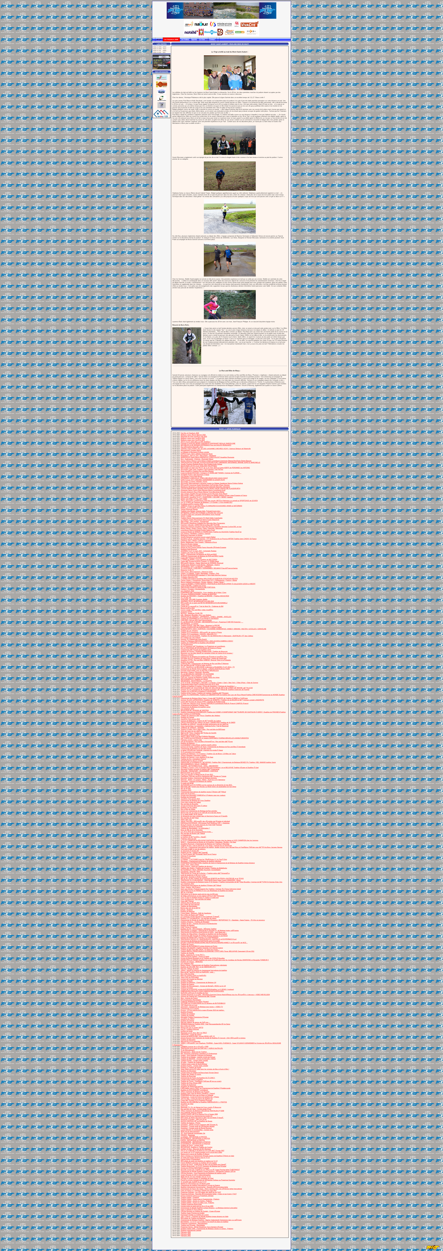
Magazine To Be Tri (187, 570)
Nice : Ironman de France (189, 998)
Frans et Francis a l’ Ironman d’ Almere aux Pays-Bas (199, 1190)
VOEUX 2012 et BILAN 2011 (190, 903)
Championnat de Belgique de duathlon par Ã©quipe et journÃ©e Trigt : (204, 657)
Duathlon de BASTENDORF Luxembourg (194, 1090)
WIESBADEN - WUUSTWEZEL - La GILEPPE (196, 681)
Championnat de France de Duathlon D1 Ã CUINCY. (198, 1078)
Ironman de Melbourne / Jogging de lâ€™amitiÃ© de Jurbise (201, 721)
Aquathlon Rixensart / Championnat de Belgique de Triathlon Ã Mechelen (205, 844)
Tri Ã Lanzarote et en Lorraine (191, 752)
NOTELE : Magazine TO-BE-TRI (191, 613)
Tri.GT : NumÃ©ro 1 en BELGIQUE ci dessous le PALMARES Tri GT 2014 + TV (208, 667)
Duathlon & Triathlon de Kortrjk (191, 1067)
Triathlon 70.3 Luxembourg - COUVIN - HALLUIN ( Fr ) (199, 634)
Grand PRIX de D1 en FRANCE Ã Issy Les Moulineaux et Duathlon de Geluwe (207, 891)
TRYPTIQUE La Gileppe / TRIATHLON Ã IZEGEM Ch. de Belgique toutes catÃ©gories (210, 930)
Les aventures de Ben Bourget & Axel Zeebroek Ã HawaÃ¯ (200, 917)
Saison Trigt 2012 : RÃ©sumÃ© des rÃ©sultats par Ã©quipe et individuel (205, 821)
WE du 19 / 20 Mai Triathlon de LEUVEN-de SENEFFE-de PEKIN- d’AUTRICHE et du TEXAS (212, 878)
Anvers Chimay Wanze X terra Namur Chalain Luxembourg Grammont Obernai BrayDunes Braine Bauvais (216, 461)
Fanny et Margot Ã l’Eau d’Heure (191, 1209)
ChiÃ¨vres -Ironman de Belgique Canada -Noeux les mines (200, 677)
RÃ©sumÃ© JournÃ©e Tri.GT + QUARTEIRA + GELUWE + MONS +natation (207, 497)
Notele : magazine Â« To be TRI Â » (193, 955)
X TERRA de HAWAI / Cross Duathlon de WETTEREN (199, 559)
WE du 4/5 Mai (186, 788)
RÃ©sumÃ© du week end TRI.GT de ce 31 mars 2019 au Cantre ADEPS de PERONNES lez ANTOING (215, 468)
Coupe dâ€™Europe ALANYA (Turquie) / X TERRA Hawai (200, 561)
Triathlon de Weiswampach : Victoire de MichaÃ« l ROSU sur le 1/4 (203, 986)
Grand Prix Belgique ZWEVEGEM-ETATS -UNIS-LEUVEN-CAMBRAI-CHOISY (207, 641)
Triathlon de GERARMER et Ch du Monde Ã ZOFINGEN (199, 618)
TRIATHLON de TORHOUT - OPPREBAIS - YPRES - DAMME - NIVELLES (206, 617)
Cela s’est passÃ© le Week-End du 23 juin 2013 (197, 774)
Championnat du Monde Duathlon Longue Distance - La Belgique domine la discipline (209, 1208)
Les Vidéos (185, 39)
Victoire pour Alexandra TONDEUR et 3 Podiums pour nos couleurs (203, 795)
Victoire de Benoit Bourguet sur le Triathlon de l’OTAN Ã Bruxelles (203, 958)
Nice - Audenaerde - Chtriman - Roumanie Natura (197, 459)
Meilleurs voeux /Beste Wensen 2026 (193, 435)
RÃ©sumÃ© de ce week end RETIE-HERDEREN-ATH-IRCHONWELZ (204, 603)
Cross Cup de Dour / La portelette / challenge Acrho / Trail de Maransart (205, 726)
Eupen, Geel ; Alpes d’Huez (190, 865)
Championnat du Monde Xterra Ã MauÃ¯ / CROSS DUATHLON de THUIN (205, 669)
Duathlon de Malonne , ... (189, 743)
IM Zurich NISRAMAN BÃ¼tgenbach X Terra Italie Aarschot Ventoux (204, 575)
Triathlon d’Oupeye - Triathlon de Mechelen (195, 922)
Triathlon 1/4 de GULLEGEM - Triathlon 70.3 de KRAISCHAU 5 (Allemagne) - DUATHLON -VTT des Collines (217, 636)
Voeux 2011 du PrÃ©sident (190, 977)
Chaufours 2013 (186, 790)
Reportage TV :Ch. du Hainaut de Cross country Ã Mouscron (201, 1107)
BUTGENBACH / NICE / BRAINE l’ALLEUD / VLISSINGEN (200, 870)
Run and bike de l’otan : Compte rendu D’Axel (196, 1109)
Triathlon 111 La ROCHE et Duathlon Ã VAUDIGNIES (198, 691)
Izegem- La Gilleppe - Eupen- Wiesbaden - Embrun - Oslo (200, 573)
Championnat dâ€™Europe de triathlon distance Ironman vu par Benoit (204, 936)
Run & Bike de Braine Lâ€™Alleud (192, 915)
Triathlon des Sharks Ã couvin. (191, 1074)
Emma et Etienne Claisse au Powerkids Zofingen (197, 1196)
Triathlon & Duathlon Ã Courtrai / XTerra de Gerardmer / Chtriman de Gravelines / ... (209, 686)
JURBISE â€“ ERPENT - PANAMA (192, 728)
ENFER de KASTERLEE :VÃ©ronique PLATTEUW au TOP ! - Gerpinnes (205, 823)
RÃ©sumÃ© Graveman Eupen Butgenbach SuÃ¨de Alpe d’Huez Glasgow (205, 485)
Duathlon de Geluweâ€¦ (188, 797)
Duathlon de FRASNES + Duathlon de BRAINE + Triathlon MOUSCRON (205, 596)
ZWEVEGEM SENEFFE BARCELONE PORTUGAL (198, 587)
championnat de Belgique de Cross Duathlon (195, 800)
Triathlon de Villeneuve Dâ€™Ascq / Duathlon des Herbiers (200, 715)
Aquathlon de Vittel (187, 1104)
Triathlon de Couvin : (187, 944)
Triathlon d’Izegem (187, 988)
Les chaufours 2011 (187, 963)
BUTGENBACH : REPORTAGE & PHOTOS (195, 1138)
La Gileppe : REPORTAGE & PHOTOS (194, 1137)
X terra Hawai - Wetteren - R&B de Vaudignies (196, 913)
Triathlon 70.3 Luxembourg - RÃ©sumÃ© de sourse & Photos (201, 632)
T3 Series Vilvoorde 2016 (189, 577)
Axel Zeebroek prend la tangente (191, 1112)
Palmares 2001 (186, 1235)
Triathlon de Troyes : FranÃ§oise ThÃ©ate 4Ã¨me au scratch (201, 1081)
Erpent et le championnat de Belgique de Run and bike (199, 811)
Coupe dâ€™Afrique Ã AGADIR (191, 558)
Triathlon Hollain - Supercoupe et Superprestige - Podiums (200, 1199)
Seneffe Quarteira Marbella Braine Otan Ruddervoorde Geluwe (201, 464)
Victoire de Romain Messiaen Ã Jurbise (194, 806)
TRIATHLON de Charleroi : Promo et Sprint (195, 956)
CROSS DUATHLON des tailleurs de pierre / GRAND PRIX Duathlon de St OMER (208, 722)
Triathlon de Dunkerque (188, 1085)
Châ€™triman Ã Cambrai (189, 927)
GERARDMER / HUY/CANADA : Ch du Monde (196, 676)
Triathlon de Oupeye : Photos (190, 1123)
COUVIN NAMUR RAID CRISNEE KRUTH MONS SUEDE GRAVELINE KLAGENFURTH (210, 488)
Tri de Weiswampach (188, 1050)
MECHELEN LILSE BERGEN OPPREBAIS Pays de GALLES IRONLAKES (206, 445)
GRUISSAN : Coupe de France (191, 1034)
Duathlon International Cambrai (191, 1230)
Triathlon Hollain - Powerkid (190, 1197)
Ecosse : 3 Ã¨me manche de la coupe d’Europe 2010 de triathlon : (203, 1010)
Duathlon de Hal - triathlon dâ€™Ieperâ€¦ (194, 852)
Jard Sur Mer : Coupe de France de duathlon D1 (197, 1099)
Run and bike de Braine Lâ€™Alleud (193, 833)
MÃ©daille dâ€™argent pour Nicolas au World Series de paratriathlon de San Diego (208, 787)
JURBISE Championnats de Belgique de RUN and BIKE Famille (202, 556)
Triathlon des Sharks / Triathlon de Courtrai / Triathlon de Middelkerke (204, 868)
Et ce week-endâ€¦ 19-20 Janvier (191, 814)
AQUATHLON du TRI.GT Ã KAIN (192, 761)
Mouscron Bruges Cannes (189, 544)
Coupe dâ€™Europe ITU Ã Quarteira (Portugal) (196, 1100)
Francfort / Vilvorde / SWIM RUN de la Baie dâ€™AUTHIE (200, 525)
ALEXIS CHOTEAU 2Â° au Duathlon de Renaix (196, 1121)
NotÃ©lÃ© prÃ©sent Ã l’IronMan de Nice (194, 993)
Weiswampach (185, 858)
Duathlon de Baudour (188, 925)
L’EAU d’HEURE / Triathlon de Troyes (193, 585)
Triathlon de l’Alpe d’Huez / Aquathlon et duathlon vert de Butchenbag (204, 934)
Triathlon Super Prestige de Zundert (192, 1213)
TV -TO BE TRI (186, 598)
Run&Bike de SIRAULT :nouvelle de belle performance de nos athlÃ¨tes (204, 724)
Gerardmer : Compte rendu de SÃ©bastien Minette (197, 1126)
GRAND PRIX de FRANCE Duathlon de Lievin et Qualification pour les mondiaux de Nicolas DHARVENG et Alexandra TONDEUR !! (225, 960)
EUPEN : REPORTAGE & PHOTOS (193, 1140)
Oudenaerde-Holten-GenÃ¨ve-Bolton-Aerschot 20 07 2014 (200, 684)
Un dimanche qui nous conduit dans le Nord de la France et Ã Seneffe (204, 816)
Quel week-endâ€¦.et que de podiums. (193, 849)
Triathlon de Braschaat (188, 1076)
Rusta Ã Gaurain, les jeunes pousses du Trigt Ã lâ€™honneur (201, 825)
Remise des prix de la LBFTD (190, 908)
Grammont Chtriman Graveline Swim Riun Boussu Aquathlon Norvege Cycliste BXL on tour (211, 527)
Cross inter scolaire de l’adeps (191, 802)
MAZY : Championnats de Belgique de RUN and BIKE (199, 554)
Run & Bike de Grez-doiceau (190, 904)
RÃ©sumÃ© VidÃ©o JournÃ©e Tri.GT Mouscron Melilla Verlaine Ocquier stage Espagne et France (214, 495)
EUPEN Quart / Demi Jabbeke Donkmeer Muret (197, 454)
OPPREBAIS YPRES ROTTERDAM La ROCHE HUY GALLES (202, 513)
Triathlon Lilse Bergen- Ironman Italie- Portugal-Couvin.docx (200, 511)
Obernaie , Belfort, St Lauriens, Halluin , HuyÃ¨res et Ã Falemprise (203, 780)
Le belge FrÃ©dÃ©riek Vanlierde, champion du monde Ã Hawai (202, 750)
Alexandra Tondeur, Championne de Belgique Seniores (199, 778)
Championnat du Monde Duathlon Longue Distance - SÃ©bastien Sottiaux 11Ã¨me (208, 1171)
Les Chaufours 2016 (187, 591)
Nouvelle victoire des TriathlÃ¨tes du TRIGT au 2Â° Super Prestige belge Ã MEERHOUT (210, 1170)
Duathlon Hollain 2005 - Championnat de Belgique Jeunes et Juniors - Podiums (207, 1229)
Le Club (202, 39)
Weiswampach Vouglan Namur (191, 450)
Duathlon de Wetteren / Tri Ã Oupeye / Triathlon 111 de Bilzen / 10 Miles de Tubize (208, 754)
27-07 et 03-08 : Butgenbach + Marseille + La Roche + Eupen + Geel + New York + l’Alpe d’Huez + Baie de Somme (219, 683)
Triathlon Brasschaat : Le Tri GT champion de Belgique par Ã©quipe (203, 1166)
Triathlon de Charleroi (188, 1014)
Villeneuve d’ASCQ (187, 655)
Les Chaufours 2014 (187, 709)
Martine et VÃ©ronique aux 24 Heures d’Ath (195, 1183)
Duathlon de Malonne (187, 911)
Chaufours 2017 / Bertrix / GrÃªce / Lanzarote (196, 540)
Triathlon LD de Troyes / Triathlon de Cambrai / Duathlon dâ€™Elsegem (205, 693)
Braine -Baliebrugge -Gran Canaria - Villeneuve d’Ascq (199, 542)
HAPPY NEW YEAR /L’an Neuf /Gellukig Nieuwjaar (198, 736)
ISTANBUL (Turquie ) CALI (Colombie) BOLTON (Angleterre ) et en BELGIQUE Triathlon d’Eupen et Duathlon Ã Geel (220, 767)
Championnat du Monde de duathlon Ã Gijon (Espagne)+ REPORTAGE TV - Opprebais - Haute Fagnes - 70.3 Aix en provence (223, 920)
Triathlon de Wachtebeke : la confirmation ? (195, 828)
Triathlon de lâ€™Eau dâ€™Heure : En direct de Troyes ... (200, 949)
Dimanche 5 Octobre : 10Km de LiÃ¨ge (194, 1119)
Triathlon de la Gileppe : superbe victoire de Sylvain (198, 1057)
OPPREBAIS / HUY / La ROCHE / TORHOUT (196, 566)
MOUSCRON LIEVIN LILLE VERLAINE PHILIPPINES (199, 466)
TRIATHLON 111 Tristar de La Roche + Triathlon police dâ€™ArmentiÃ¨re (205, 873)
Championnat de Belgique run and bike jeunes (196, 748)
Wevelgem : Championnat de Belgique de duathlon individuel (201, 861)
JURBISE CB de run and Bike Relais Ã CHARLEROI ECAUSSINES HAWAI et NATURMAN (211, 506)
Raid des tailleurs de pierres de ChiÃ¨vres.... (195, 1022)
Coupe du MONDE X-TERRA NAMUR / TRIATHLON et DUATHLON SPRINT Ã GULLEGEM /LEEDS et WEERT (218, 584)
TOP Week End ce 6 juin (189, 1005)
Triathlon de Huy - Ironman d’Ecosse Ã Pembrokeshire (199, 923)
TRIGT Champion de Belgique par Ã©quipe (195, 1092)
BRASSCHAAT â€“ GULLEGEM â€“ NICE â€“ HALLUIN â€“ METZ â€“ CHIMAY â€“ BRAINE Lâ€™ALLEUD (217, 688)
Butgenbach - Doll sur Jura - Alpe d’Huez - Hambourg (198, 455)
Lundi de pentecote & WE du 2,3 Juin (193, 875)
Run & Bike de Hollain (188, 809)
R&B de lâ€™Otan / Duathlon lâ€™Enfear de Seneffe (198, 733)
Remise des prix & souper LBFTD (192, 1027)
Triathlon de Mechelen (188, 1040)
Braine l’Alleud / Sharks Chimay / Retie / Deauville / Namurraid (201, 528)
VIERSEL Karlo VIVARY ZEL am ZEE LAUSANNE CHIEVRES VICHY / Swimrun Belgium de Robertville (216, 449)
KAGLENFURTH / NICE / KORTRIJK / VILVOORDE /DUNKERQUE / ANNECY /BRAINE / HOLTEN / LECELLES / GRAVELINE (223, 629)
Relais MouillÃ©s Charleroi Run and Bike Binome (197, 471)
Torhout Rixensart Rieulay (189, 509)
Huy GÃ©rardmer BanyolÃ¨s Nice (192, 447)
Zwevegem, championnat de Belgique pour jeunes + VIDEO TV (202, 1007)
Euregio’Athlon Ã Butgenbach (190, 1159)
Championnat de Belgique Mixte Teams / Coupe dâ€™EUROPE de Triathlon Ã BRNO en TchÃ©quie (214, 698)
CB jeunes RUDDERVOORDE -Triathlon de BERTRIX (199, 594)
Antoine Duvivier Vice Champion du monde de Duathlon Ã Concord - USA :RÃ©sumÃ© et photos (213, 1038)
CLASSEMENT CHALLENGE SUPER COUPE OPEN (198, 745)
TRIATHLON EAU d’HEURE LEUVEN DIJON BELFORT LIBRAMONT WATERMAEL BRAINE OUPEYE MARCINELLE (220, 462)
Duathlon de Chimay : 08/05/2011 (192, 962)
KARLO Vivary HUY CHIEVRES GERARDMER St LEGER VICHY (203, 480)
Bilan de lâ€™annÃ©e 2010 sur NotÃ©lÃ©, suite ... (198, 972)
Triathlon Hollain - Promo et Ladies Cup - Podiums (197, 1203)
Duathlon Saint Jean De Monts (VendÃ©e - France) (198, 1093)
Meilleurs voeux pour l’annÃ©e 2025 (193, 438)
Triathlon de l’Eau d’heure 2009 (191, 1083)
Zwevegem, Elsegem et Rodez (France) (194, 877)
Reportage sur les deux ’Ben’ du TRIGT (194, 1033)
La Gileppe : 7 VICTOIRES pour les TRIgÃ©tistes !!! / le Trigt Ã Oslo (204, 859)
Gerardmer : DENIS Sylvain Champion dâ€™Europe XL (199, 1125)
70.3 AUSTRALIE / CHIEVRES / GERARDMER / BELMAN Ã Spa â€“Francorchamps (209, 568)
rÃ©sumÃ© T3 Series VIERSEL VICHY (194, 481)
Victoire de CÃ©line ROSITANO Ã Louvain (195, 1168)
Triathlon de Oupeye (187, 984)
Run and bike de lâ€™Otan (190, 818)
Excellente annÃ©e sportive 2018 (192, 504)
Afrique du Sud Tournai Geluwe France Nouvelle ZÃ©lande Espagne (203, 547)
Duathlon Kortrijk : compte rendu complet (194, 1066)
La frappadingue (186, 835)
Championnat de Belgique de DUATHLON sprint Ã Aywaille (200, 941)
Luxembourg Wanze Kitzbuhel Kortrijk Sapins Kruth (198, 530)
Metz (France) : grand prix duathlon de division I (197, 866)
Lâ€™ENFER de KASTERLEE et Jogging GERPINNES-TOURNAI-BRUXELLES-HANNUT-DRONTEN (215, 738)
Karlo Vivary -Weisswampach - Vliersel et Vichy (197, 572)
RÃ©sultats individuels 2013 (190, 735)
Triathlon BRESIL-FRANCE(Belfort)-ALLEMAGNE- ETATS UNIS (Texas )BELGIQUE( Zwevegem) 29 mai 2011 (217, 951)
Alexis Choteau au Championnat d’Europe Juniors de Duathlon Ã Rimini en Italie (207, 1156)
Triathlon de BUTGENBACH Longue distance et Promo (199, 946)
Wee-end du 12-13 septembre (190, 1041)
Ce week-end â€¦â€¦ (187, 783)
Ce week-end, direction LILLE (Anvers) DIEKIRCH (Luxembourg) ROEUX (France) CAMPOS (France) (214, 703)
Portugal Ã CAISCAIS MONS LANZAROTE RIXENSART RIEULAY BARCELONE (208, 443)
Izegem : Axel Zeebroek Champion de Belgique (196, 1055)
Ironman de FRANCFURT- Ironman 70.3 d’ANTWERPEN (199, 937)
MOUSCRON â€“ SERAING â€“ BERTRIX (195, 710)
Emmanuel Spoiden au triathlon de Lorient (195, 1215)
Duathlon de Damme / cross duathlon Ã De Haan (197, 757)
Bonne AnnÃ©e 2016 (188, 608)
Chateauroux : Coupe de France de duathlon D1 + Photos (200, 1097)
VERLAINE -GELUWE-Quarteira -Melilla (194, 599)
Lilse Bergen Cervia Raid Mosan (191, 476)
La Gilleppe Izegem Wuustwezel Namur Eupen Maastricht (200, 520)
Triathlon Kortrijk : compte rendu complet (194, 1060)
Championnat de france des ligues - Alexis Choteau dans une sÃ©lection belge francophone (211, 1189)
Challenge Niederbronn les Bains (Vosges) (195, 1001)
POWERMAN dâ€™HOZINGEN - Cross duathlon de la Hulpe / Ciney (203, 592)
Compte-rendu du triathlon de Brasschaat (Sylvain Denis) (200, 1073)
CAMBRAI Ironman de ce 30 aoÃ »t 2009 (194, 1047)
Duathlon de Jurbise (187, 662)
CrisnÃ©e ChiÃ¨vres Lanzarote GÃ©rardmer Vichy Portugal (200, 514)
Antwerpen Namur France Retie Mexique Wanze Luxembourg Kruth (203, 490)
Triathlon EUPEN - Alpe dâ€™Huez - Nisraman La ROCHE (200, 625)
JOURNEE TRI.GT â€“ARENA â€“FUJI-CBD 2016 (197, 601)
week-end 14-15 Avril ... (188, 793)
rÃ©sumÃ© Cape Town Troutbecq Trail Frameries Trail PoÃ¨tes (202, 469)
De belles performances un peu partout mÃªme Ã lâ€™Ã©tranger (202, 896)
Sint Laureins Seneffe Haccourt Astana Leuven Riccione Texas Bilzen (204, 494)
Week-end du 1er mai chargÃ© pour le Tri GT (196, 1177)
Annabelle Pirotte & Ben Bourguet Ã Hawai (195, 475)
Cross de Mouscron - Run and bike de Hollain (196, 899)
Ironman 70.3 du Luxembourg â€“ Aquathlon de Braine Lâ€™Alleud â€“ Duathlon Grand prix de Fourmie (215, 689)
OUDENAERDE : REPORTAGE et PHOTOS (195, 1142)
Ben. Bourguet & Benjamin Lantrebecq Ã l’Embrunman (199, 1053)
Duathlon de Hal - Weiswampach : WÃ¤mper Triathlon (198, 929)
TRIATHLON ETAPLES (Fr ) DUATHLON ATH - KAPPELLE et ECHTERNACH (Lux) (208, 939)
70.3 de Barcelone (187, 644)
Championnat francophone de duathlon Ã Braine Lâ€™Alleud (201, 885)
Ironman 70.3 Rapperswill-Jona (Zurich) (194, 639)
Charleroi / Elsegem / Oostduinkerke (193, 589)
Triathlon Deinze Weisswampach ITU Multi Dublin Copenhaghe (201, 518)
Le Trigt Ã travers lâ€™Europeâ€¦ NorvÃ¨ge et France (198, 854)
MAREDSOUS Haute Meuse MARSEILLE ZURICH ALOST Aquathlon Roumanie (207, 457)
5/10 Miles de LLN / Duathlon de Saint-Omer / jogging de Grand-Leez (204, 658)
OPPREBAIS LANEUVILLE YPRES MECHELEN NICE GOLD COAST (204, 478)
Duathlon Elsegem (187, 1012)
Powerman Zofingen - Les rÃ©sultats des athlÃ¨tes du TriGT (201, 1192)
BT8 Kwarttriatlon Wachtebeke (191, 1000)
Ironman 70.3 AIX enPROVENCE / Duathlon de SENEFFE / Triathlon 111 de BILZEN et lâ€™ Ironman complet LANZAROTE (222, 700)
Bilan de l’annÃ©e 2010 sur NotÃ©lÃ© (193, 975)
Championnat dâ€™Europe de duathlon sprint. (196, 650)
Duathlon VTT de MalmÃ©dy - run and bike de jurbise (198, 918)
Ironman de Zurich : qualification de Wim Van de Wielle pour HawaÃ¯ (204, 1164)
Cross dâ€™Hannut (187, 901)
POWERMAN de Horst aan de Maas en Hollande (197, 1095)
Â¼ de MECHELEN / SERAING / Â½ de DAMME (197, 674)
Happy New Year (186, 819)
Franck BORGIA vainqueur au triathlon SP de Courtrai (199, 1163)
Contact (212, 39)
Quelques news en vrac (188, 839)
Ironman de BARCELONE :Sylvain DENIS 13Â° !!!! (198, 1036)
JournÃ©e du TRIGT (187, 1019)
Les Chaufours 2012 (187, 884)
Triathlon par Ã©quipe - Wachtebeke (193, 1225)
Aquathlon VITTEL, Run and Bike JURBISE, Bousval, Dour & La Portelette (206, 660)
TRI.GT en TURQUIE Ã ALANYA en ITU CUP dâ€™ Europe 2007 (202, 1151)
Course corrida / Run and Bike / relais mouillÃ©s (197, 610)
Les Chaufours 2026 (171, 39)
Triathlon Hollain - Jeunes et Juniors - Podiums (196, 1201)
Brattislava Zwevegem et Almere (191, 535)
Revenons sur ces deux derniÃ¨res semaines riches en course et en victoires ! (207, 653)
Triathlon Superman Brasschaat (191, 1204)
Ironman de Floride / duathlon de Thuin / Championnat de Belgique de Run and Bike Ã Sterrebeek (213, 747)
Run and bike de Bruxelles (189, 804)
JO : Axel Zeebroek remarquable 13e (193, 1133)
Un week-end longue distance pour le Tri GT (195, 1157)
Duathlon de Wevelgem (188, 1071)
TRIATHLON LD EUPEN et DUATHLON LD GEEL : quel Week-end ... (204, 932)
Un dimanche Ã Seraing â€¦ (190, 851)
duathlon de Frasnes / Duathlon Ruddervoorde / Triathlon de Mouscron (204, 651)
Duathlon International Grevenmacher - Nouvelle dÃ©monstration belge (204, 1187)
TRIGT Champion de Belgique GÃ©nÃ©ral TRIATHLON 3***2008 (202, 1111)
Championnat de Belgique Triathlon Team (195, 705)
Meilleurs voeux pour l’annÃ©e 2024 (193, 440)
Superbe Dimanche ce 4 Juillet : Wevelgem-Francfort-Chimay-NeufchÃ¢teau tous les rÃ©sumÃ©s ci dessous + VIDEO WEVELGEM (225, 995)
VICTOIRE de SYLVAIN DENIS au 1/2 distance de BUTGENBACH (203, 1003)
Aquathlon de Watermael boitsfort (192, 1086)
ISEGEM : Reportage (188, 1135)
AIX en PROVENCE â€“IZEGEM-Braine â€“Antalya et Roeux (201, 648)
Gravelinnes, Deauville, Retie (190, 871)
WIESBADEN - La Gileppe (189, 624)
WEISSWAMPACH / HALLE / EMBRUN (194, 764)
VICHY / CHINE (186, 516)
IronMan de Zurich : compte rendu (192, 1145)
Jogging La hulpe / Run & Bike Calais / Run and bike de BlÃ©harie (203, 729)
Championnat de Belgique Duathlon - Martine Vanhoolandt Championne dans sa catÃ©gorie (211, 1220)
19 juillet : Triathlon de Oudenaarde (192, 1062)
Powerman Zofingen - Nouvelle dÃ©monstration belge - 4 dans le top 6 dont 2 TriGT (209, 1194)
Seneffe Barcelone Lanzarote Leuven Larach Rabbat (198, 537)
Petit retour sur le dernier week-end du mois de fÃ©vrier (199, 894)
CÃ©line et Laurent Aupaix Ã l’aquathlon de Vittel (197, 1178)
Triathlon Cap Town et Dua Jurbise (192, 553)
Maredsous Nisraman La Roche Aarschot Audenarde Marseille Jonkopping (205, 487)
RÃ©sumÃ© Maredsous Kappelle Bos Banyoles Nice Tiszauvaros (203, 523)
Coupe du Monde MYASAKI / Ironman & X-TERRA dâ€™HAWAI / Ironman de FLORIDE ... (211, 473)
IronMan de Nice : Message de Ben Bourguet (196, 1149)
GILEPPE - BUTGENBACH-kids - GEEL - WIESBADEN (199, 766)
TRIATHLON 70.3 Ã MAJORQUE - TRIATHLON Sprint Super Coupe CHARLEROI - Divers (211, 880)
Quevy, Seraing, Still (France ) (191, 887)
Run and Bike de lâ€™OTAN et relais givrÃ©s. (196, 665)
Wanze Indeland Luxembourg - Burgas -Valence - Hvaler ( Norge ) (202, 582)
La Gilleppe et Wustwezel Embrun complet (195, 452)
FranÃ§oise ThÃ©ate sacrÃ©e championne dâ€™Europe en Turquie (203, 776)
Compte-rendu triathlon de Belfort (192, 1079)
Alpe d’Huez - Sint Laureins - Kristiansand (195, 521)
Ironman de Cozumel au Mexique (192, 979)
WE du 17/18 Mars (187, 892)
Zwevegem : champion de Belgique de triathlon (196, 781)
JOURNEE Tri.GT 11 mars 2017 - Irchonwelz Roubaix (198, 551)
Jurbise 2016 (185, 605)
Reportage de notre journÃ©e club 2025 (194, 436)
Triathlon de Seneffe (187, 953)
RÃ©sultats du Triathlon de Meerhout (193, 1218)
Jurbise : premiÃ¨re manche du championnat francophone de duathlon (204, 970)
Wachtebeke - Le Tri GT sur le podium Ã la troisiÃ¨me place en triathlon (204, 1222)
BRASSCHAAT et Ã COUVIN (190, 773)
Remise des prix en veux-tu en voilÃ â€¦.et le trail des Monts (201, 813)
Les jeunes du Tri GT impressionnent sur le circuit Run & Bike (201, 1152)
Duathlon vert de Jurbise (189, 807)
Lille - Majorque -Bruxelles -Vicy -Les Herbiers (196, 615)
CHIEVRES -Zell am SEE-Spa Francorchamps (196, 620)
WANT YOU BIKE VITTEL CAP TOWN (194, 499)
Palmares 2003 (186, 1232)
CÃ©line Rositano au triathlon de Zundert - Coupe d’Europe (200, 1211)
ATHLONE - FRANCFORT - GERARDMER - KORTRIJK (199, 771)
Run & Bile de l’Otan (187, 974)
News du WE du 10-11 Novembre (192, 830)
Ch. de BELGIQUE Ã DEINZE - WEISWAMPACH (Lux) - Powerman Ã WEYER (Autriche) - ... (212, 622)
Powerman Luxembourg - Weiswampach (194, 1223)
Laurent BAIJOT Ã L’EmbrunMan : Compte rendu (197, 1130)
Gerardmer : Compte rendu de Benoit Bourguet (196, 1128)
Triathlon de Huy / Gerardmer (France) (193, 759)
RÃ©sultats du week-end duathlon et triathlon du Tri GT (199, 1161)
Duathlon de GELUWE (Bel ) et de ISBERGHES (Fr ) (198, 967)
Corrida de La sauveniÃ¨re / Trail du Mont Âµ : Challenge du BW (202, 606)
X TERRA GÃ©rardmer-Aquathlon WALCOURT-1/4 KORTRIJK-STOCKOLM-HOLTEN (209, 579)
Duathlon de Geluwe (187, 717)
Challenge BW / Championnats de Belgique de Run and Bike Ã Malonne (205, 663)
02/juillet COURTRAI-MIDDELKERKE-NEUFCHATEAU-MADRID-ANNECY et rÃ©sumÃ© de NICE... (214, 943)
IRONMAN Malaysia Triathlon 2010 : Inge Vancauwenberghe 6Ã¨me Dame (205, 1024)
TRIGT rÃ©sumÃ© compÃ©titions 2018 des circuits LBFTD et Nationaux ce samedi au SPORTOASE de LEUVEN (219, 501)
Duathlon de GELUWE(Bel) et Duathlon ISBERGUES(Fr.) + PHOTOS (204, 1102)
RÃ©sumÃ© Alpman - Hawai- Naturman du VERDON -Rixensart (202, 563)
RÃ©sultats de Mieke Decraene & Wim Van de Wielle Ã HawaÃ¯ (202, 1118)
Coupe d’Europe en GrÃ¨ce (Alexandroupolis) (196, 1175)
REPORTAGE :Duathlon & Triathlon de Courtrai (196, 1147)
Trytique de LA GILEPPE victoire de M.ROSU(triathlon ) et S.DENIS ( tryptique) (207, 989)
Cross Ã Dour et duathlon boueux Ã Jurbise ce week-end (200, 897)
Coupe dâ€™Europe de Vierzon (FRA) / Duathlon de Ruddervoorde (203, 702)
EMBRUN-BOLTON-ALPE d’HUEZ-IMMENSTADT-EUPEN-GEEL (202, 991)
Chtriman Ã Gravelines (188, 856)
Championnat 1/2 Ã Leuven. (190, 1008)
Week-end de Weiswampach (190, 1131)
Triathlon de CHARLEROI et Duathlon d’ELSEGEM (198, 643)
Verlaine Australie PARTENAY (191, 546)
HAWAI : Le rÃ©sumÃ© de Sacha (192, 507)
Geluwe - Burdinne (186, 910)
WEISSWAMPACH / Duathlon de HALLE (194, 679)
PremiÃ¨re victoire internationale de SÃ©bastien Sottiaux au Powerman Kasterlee (208, 1180)
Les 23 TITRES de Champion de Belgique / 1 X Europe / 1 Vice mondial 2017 (206, 502)
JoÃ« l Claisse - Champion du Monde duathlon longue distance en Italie (204, 1216)
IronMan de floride (187, 1031)
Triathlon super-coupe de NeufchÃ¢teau (194, 1064)
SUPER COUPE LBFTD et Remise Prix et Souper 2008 (199, 1114)
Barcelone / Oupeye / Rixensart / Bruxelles (195, 672)
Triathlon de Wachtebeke (189, 906)
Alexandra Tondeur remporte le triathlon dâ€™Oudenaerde (200, 769)
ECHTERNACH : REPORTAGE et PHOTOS (195, 1144)
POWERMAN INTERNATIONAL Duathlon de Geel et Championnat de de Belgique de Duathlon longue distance (218, 863)
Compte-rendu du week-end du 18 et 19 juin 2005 (197, 1206)
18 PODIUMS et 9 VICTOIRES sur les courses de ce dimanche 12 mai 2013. (206, 785)
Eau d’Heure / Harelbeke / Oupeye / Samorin (195, 533)
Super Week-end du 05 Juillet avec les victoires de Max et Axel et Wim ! (205, 1069)
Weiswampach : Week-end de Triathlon (194, 1052)
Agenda (194, 39)
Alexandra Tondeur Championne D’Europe (194, 1017)
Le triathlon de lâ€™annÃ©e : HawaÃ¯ (193, 837)
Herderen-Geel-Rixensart (189, 549)
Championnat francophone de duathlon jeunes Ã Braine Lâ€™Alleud (203, 792)
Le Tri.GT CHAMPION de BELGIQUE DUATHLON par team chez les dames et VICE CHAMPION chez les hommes (219, 840)
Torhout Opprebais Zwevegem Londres (193, 755)
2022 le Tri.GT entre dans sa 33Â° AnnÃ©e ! (195, 442)
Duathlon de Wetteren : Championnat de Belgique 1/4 (198, 982)
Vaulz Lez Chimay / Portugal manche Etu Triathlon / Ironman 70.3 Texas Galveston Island (211, 889)
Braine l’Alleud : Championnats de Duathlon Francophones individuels (204, 965)
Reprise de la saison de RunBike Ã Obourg (195, 1154)
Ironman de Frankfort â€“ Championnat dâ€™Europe (198, 996)
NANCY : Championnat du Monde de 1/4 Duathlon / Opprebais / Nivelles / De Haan (208, 842)
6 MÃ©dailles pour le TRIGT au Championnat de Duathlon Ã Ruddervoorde (205, 1088)
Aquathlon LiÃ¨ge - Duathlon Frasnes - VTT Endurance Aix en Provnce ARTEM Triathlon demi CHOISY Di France (218, 539)
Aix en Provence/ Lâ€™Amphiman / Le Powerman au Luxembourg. (203, 646)
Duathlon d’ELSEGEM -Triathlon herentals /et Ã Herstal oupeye (202, 948)
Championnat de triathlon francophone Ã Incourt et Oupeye (200, 1185)
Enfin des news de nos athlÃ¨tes (191, 731)
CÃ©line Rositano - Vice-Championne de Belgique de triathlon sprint (203, 1173)
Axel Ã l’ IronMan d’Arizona (190, 1029)
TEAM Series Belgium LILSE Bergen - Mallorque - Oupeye (200, 565)
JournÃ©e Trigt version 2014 (190, 719)
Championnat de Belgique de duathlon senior (195, 707)
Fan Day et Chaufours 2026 (190, 433)
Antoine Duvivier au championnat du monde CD (196, 1116)
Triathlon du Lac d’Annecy (189, 631)
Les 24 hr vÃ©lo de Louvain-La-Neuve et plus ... (197, 832)
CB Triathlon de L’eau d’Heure (190, 637)
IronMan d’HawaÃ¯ (187, 981)
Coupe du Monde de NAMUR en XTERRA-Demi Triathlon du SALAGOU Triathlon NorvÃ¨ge (211, 532)
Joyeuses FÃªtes (186, 611)
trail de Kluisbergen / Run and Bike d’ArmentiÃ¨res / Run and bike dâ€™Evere (207, 741)
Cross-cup (184, 1105)
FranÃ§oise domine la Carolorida (191, 826)
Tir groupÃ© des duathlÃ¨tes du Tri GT (194, 1182)
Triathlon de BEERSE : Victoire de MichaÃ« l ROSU (198, 1059)
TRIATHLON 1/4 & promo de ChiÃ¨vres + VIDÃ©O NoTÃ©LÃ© (202, 1048)
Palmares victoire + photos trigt (191, 740)
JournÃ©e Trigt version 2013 (190, 799)
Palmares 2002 (186, 1234)
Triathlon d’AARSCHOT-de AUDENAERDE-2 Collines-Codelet (201, 627)
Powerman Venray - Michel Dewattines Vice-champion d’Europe (202, 1227)
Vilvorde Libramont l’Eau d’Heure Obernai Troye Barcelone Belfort (202, 492)
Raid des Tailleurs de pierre (190, 969)
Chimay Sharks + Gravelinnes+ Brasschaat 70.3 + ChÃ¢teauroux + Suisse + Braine (209, 580)
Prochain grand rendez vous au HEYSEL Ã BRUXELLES (200, 670)
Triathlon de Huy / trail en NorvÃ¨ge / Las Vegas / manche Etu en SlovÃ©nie (206, 845)
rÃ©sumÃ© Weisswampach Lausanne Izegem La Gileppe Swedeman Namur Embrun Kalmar (212, 483)
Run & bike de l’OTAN (188, 1026)
